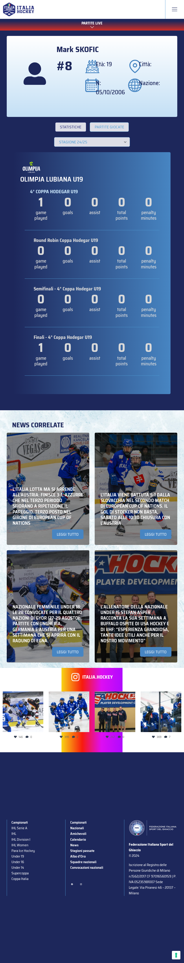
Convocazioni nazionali (86, 867)
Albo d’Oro (78, 856)
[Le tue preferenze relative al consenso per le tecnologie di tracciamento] (176, 955)
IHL (13, 833)
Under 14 (17, 867)
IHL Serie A (19, 828)
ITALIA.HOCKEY (97, 677)
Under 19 (17, 856)
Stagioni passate (82, 850)
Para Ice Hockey (23, 850)
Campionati (19, 822)
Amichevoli (78, 833)
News (74, 845)
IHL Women (19, 845)
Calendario (78, 839)
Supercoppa (20, 873)
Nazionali (77, 828)
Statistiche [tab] (70, 127)
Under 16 (17, 862)
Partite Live (92, 23)
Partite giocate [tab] (109, 127)
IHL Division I (20, 839)
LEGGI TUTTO (68, 534)
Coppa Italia (19, 879)
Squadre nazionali (83, 862)
